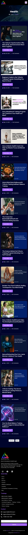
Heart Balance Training (7, 500)
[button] (26, 2)
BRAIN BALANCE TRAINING (7, 498)
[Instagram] (2, 471)
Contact (3, 482)
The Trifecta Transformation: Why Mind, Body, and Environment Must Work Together (13, 44)
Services (3, 480)
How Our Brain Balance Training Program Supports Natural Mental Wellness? (13, 425)
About (3, 478)
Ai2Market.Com (17, 532)
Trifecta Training (5, 506)
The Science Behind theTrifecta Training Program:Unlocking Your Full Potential (12, 253)
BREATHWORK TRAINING (7, 496)
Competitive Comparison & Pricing (9, 488)
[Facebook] (7, 471)
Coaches (4, 486)
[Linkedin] (12, 471)
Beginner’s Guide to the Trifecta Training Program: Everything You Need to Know (13, 79)
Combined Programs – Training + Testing (11, 502)
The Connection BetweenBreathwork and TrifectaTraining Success (10, 218)
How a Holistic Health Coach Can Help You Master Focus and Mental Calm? (13, 147)
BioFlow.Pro (8, 530)
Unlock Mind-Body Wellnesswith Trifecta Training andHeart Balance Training (13, 184)
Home (3, 476)
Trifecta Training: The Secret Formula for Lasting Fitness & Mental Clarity (11, 390)
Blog (2, 490)
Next (17, 440)
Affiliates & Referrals (6, 484)
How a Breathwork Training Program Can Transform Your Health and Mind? (14, 113)
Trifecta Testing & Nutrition (8, 504)
